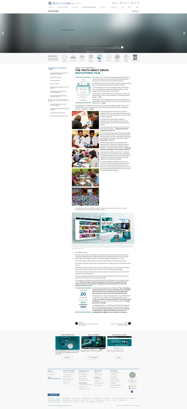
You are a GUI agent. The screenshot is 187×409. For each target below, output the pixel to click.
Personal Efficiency (83, 374)
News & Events (98, 370)
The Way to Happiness (115, 372)
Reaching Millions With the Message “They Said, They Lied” (88, 324)
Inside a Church (66, 383)
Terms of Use (131, 405)
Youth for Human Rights (80, 401)
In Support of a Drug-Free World (54, 401)
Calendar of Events (98, 374)
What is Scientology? (62, 7)
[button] (87, 51)
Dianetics (58, 398)
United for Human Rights (68, 401)
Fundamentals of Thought (84, 388)
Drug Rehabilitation (114, 378)
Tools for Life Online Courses (85, 384)
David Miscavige (107, 398)
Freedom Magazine (84, 400)
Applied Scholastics (122, 400)
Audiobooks (97, 381)
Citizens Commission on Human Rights (94, 401)
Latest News (97, 372)
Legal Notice (137, 405)
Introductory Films (98, 385)
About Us (51, 7)
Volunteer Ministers (114, 387)
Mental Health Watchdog (115, 385)
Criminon (108, 400)
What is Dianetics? (67, 376)
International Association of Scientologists (70, 400)
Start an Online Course (130, 398)
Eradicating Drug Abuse (55, 77)
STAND (92, 400)
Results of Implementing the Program (59, 116)
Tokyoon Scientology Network (54, 378)
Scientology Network (66, 398)
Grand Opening (51, 374)
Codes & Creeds (66, 381)
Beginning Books (98, 379)
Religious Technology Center (118, 398)
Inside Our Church (52, 372)
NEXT (126, 322)
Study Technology (114, 374)
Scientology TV (124, 3)
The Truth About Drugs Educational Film (59, 100)
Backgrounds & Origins (68, 378)
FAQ (122, 7)
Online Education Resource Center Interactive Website (119, 324)
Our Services (114, 7)
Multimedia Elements (55, 80)
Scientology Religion (76, 398)
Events (129, 7)
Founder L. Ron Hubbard (68, 372)
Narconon (114, 400)
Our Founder (75, 7)
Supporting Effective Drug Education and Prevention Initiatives (59, 73)
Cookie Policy (125, 405)
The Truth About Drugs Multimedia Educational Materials (58, 92)
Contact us (116, 3)
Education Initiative (54, 83)
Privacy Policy (119, 405)
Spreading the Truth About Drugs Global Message (59, 109)
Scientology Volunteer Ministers (54, 400)
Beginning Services (84, 370)
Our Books (103, 7)
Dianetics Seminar (83, 372)
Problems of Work (83, 386)
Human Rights (113, 383)
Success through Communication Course (84, 379)
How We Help (53, 11)
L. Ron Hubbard (51, 398)
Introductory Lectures (99, 383)
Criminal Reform (113, 376)
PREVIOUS (81, 322)
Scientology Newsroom (97, 398)
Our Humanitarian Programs (89, 7)
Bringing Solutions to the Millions (57, 112)
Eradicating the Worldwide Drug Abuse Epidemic (59, 87)
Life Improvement (82, 376)
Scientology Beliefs (67, 374)
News (137, 7)
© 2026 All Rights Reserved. (59, 405)
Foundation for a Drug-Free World (58, 68)
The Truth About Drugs (115, 381)
